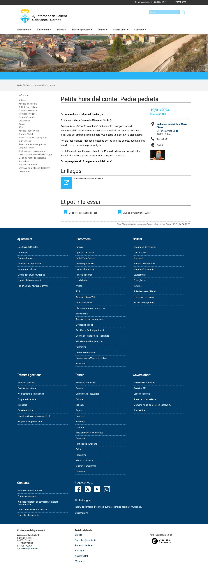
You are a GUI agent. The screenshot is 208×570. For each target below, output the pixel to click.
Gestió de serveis (142, 394)
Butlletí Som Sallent (28, 107)
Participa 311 (140, 388)
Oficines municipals (27, 496)
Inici (19, 85)
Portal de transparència (145, 399)
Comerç (79, 388)
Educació (80, 405)
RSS (21, 127)
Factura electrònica (27, 388)
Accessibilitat (81, 556)
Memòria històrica (84, 460)
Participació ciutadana (86, 444)
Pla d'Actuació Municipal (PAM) (33, 286)
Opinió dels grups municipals (31, 275)
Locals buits (24, 120)
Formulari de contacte (28, 515)
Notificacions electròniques (31, 394)
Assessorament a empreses (32, 144)
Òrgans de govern (26, 258)
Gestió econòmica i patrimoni (32, 151)
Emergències (140, 280)
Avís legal (79, 551)
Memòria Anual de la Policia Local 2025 (152, 405)
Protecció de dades (84, 545)
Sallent (60, 29)
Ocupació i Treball (27, 147)
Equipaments (140, 275)
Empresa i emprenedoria (30, 421)
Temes (101, 29)
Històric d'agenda (27, 117)
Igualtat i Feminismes (86, 466)
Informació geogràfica (144, 269)
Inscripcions (24, 171)
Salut (78, 449)
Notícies (22, 100)
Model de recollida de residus (32, 158)
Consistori (23, 252)
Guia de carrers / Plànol (145, 291)
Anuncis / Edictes (27, 134)
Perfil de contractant (28, 164)
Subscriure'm (81, 513)
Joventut (80, 427)
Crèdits (78, 535)
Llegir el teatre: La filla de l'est (83, 213)
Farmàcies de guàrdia (144, 302)
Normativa (24, 161)
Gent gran (80, 416)
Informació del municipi (145, 247)
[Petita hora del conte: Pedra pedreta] (157, 155)
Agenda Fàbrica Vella (29, 131)
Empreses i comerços (144, 297)
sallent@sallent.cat (30, 548)
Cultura (79, 399)
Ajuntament (23, 29)
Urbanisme (81, 455)
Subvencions (25, 141)
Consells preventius (28, 110)
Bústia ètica (139, 410)
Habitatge (80, 421)
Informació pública (27, 269)
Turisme (138, 286)
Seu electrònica (25, 410)
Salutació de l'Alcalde (28, 247)
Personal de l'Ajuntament (30, 263)
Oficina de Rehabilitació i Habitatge (35, 154)
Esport (79, 410)
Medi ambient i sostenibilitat (89, 432)
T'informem (43, 29)
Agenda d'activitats (46, 85)
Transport (138, 258)
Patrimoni (80, 471)
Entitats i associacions (144, 263)
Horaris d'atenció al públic (30, 490)
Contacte (139, 29)
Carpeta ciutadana (27, 399)
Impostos (22, 405)
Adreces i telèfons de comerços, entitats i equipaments (38, 503)
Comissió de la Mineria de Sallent (34, 168)
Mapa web (80, 561)
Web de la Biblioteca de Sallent (88, 178)
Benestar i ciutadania (86, 382)
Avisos (22, 124)
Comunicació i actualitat (87, 394)
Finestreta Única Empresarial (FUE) (34, 416)
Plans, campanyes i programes (33, 137)
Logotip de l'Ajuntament (29, 280)
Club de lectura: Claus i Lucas (137, 213)
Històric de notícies (28, 114)
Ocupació (80, 438)
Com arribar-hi (141, 252)
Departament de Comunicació (32, 509)
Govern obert (119, 29)
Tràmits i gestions (81, 29)
